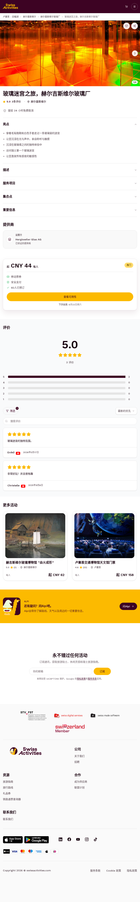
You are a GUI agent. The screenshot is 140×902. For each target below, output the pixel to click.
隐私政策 (81, 679)
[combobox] (126, 411)
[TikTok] (95, 840)
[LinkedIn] (60, 840)
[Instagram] (87, 840)
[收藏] (126, 26)
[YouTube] (78, 840)
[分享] (134, 26)
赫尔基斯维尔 (29, 17)
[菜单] (134, 6)
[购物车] (126, 6)
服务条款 (92, 679)
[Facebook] (69, 840)
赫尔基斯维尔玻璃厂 (50, 17)
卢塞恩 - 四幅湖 (11, 17)
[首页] (10, 6)
